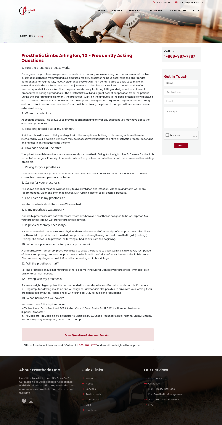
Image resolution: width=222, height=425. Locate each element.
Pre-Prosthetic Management (165, 394)
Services (26, 36)
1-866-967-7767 (164, 2)
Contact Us (92, 399)
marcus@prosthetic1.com (191, 2)
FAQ (40, 36)
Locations (91, 410)
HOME (101, 10)
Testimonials (93, 394)
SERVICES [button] (134, 10)
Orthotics (154, 383)
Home (89, 378)
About (89, 383)
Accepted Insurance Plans (164, 399)
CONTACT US (178, 10)
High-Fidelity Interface (161, 389)
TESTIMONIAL (156, 10)
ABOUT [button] (116, 10)
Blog (196, 10)
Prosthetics (155, 378)
